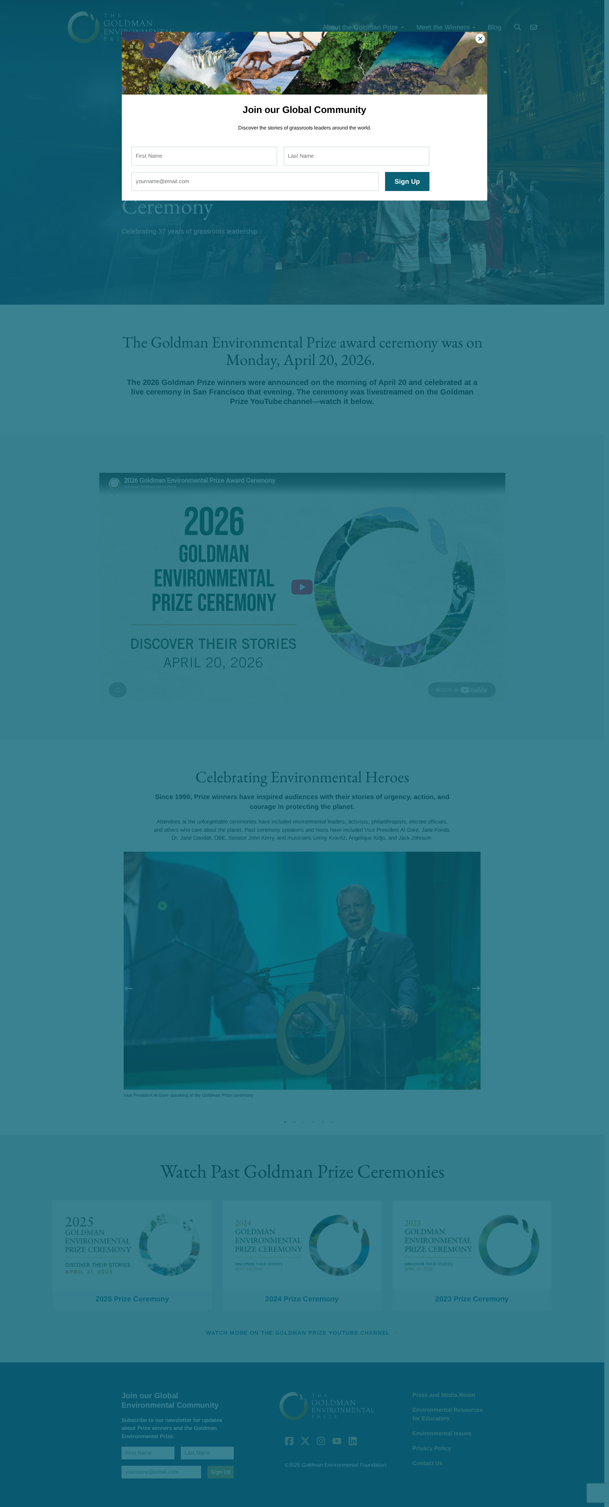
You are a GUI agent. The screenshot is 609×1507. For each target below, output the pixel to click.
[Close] (480, 38)
